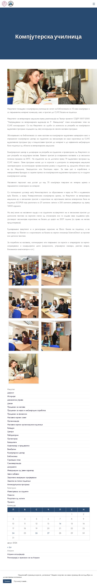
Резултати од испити (16, 498)
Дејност (10, 392)
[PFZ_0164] (56, 336)
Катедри (10, 428)
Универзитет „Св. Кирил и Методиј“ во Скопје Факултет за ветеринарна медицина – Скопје (10, 4)
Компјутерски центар (16, 452)
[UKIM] (4, 4)
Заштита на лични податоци (19, 481)
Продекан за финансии (17, 414)
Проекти (10, 502)
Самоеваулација (14, 463)
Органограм (12, 438)
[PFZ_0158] (56, 303)
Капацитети (12, 442)
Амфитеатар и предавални (18, 445)
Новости (10, 495)
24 (13, 533)
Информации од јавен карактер (20, 470)
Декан (10, 403)
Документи (11, 467)
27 (48, 533)
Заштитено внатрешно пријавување (21, 477)
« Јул (9, 547)
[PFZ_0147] (23, 270)
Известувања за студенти (17, 491)
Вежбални (11, 449)
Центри (10, 431)
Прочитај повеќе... (21, 581)
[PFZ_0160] (23, 336)
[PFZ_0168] (23, 368)
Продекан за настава (16, 407)
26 (36, 533)
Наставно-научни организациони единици (25, 424)
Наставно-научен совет (16, 417)
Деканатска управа (15, 400)
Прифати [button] (7, 581)
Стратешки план (14, 460)
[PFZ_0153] (56, 270)
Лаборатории (12, 435)
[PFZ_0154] (23, 303)
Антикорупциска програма (18, 484)
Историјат (11, 396)
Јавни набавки (13, 474)
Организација (13, 421)
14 (60, 523)
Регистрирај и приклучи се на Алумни (23, 557)
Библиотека (12, 456)
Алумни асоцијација (15, 554)
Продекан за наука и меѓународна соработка (26, 410)
